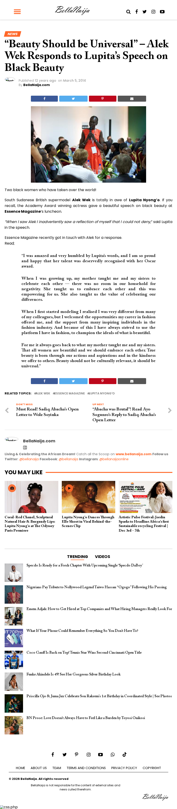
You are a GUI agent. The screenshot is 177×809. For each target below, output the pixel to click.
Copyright (152, 768)
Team (56, 768)
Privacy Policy (124, 768)
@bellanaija (29, 459)
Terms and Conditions (86, 768)
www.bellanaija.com (133, 454)
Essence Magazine (69, 393)
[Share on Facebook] (44, 99)
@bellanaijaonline (114, 459)
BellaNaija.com (36, 85)
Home (20, 768)
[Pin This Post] (102, 99)
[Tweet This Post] (73, 99)
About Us (39, 768)
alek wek (43, 393)
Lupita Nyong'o (102, 393)
